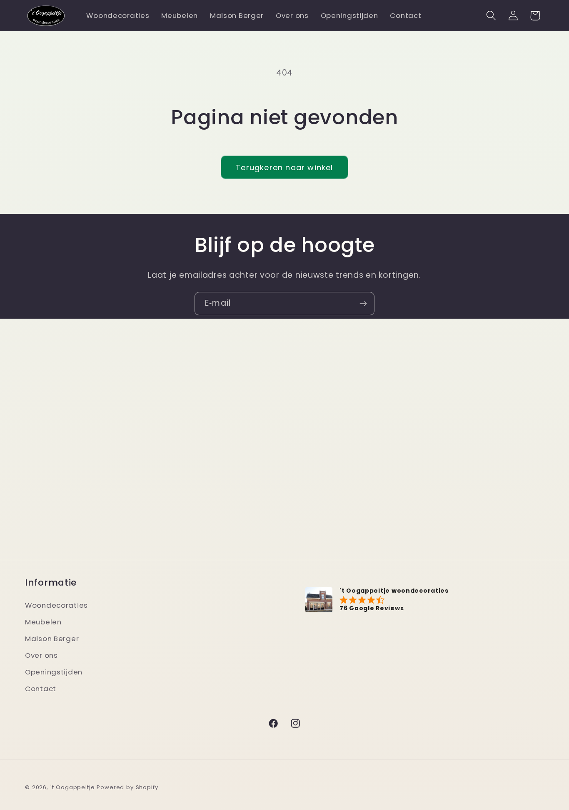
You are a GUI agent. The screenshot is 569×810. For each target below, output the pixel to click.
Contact (40, 689)
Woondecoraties (56, 605)
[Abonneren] (363, 303)
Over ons (41, 655)
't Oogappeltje (72, 787)
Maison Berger (52, 639)
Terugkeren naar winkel (284, 167)
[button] (491, 16)
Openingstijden (53, 672)
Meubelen (43, 622)
